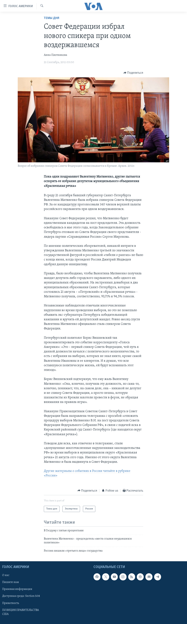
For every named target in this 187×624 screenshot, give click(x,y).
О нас (5, 575)
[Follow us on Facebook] (97, 576)
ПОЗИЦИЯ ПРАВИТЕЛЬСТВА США (20, 611)
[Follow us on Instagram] (122, 576)
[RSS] (131, 576)
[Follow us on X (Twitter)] (105, 576)
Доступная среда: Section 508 (21, 596)
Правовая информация (17, 589)
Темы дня (51, 18)
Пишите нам (10, 582)
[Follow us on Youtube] (114, 576)
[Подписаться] (148, 576)
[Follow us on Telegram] (157, 576)
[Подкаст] (140, 576)
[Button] (133, 72)
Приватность (10, 603)
